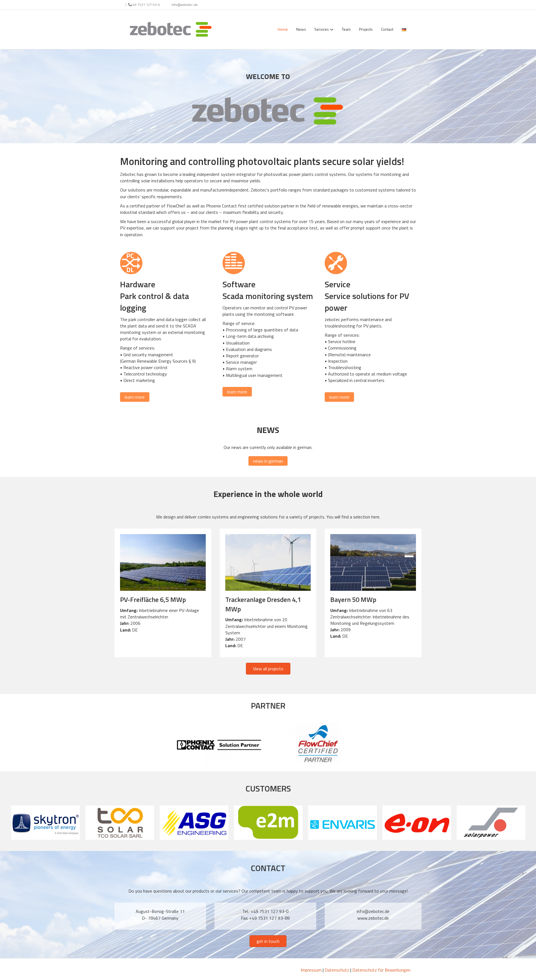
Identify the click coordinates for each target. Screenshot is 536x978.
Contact (387, 29)
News (301, 29)
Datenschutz (337, 970)
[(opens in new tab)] (219, 743)
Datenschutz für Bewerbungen (381, 970)
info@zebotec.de (184, 4)
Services (321, 29)
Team (346, 29)
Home (283, 29)
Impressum (311, 970)
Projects (366, 29)
